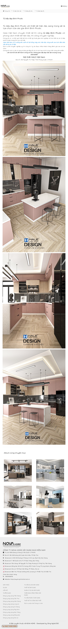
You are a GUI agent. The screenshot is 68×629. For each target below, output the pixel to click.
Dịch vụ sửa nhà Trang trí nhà (33, 603)
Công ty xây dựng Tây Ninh (11, 609)
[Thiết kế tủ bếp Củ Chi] (18, 523)
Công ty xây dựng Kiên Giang (12, 601)
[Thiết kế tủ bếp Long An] (50, 497)
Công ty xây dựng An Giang (11, 606)
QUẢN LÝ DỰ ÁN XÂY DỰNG (32, 590)
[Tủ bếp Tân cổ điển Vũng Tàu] (18, 497)
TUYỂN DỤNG (7, 593)
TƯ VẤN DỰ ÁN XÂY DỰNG (31, 584)
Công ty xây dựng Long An (11, 604)
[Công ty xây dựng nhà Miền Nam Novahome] (5, 6)
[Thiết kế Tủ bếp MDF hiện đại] (50, 523)
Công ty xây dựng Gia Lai (10, 617)
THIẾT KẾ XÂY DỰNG (30, 587)
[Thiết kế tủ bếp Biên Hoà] (18, 470)
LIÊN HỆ (5, 590)
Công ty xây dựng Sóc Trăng (11, 612)
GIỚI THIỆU (6, 584)
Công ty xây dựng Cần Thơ (11, 598)
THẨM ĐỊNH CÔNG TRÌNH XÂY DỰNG (32, 594)
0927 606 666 (10, 626)
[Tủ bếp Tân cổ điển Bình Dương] (50, 470)
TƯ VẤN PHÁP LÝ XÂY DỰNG (32, 598)
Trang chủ (7, 11)
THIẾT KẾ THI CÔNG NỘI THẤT (32, 600)
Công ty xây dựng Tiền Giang (12, 595)
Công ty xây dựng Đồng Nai (11, 615)
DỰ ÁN (5, 587)
